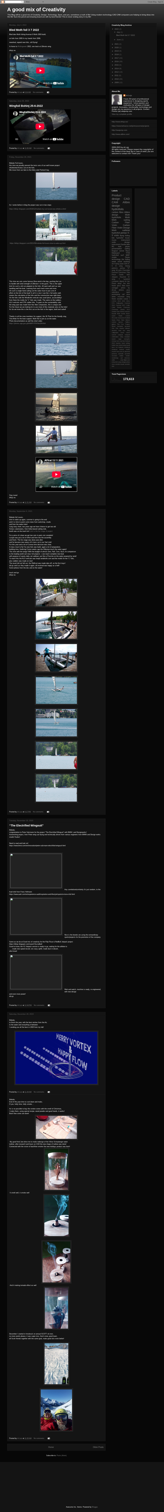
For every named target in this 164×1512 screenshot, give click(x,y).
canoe (122, 332)
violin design (121, 242)
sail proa (126, 294)
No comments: (38, 92)
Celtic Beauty (117, 307)
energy (114, 341)
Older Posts (98, 1447)
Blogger (95, 1507)
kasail (128, 345)
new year (119, 351)
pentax (122, 268)
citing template (125, 337)
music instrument (121, 240)
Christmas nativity (118, 309)
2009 (117, 82)
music (127, 238)
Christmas (122, 272)
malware (121, 347)
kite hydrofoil (117, 238)
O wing (119, 266)
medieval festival (118, 349)
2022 (117, 29)
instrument (116, 244)
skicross (127, 358)
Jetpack (115, 277)
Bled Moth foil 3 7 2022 (24, 30)
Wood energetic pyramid (121, 326)
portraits (121, 353)
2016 (117, 61)
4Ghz (128, 301)
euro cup (119, 341)
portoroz (114, 353)
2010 (117, 79)
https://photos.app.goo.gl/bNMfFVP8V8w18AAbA (27, 323)
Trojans (127, 324)
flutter (114, 286)
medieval (127, 347)
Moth (127, 217)
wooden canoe (122, 299)
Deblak (114, 311)
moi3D (128, 349)
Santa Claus (116, 320)
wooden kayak (120, 364)
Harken (122, 311)
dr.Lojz (129, 95)
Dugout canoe (118, 251)
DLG (128, 309)
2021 (117, 44)
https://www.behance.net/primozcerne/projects (130, 126)
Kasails (114, 313)
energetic (127, 339)
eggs (119, 339)
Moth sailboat (121, 230)
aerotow (114, 330)
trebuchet (115, 362)
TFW (128, 253)
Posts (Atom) (61, 1455)
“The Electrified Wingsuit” (26, 825)
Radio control (124, 316)
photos (121, 290)
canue (128, 332)
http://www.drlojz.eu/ (120, 122)
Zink (113, 328)
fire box (126, 283)
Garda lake (125, 244)
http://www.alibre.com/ (121, 134)
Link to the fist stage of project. (41, 531)
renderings (115, 358)
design (116, 205)
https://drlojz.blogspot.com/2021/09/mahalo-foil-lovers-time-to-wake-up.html (37, 243)
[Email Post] (48, 92)
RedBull (127, 318)
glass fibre (121, 286)
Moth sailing (121, 220)
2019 (117, 51)
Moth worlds (121, 313)
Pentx (127, 257)
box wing (126, 330)
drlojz (120, 283)
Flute (118, 311)
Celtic (128, 305)
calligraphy (115, 332)
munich (114, 351)
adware (127, 328)
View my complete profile (122, 114)
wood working (124, 261)
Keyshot (123, 277)
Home (51, 1447)
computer (115, 281)
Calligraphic (119, 303)
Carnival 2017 (120, 305)
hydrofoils (118, 209)
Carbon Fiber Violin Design (121, 226)
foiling (127, 235)
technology (116, 259)
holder (114, 345)
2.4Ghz (114, 301)
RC (113, 246)
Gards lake (124, 275)
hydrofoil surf (118, 255)
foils (119, 246)
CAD (127, 198)
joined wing (122, 345)
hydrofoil (116, 233)
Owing (127, 266)
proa (128, 290)
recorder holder (117, 355)
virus (113, 364)
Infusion (127, 311)
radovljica (115, 292)
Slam (122, 320)
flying (122, 235)
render (128, 355)
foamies (118, 343)
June (119, 40)
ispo (117, 345)
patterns (115, 268)
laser (128, 286)
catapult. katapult (124, 334)
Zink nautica (120, 328)
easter (114, 339)
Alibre (126, 202)
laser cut (114, 347)
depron (121, 281)
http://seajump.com (119, 130)
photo (127, 246)
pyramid (127, 353)
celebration (115, 337)
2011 (117, 75)
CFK (113, 303)
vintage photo (125, 362)
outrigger (115, 288)
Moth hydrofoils (121, 216)
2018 (117, 54)
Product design (116, 197)
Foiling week (119, 264)
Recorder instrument (118, 318)
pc (123, 351)
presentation (117, 249)
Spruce (120, 322)
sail (121, 358)
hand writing (126, 343)
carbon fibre (117, 212)
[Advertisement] (150, 228)
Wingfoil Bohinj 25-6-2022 (26, 105)
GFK (126, 264)
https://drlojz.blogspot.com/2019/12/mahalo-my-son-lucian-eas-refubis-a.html (37, 209)
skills (113, 360)
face (123, 341)
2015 (117, 65)
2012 (117, 72)
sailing (127, 249)
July (118, 32)
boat (120, 330)
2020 (117, 47)
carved (114, 334)
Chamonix (127, 307)
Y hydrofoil (124, 279)
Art (113, 264)
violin (116, 235)
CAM (115, 202)
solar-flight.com (125, 360)
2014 (117, 68)
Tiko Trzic (120, 324)
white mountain (118, 297)
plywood (127, 351)
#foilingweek (22, 46)
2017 (117, 58)
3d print (119, 270)
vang (119, 362)
